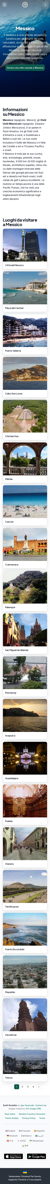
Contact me (40, 1105)
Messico (8, 120)
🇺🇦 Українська (36, 1141)
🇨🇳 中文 (10, 1141)
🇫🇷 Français (24, 1131)
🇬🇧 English (10, 1131)
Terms (42, 1118)
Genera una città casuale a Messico (25, 67)
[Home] (25, 5)
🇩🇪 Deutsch (12, 1136)
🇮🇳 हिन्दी (25, 1145)
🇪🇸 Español (39, 1131)
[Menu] (4, 4)
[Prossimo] (38, 1086)
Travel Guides (11, 1118)
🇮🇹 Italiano (26, 1136)
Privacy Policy (29, 1118)
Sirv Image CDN (33, 1108)
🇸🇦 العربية (39, 1136)
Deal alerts (10, 1114)
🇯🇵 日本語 (21, 1141)
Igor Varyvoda (27, 1105)
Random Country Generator (32, 1114)
